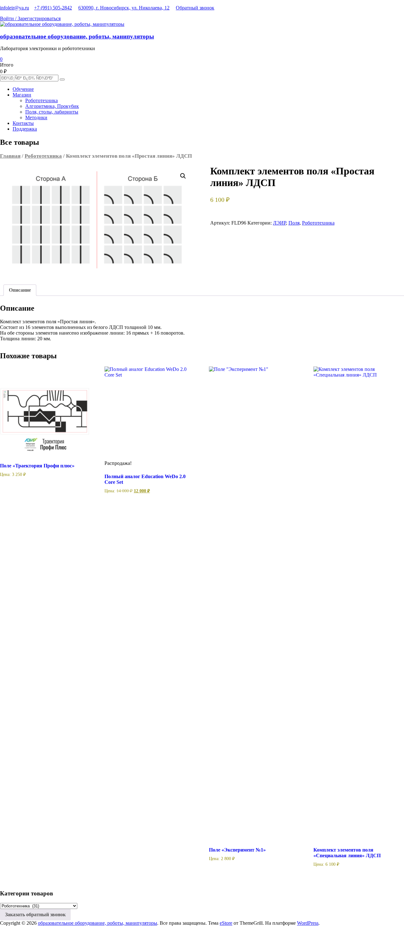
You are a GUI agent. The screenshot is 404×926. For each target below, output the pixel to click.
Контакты (23, 123)
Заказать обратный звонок (35, 914)
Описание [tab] (20, 290)
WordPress (307, 923)
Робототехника (41, 100)
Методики (36, 117)
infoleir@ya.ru (14, 7)
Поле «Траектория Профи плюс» (37, 465)
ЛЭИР (279, 223)
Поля (294, 223)
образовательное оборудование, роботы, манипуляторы (77, 36)
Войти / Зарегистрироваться (30, 18)
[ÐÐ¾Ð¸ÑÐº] (62, 79)
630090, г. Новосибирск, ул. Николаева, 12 (123, 7)
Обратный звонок (195, 7)
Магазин (22, 94)
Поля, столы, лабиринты (51, 111)
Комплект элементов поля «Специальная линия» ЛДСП (347, 852)
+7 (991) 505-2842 (53, 7)
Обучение (23, 89)
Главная (10, 156)
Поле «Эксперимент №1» (237, 850)
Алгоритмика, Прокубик (52, 106)
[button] (183, 176)
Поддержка (25, 129)
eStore (226, 923)
